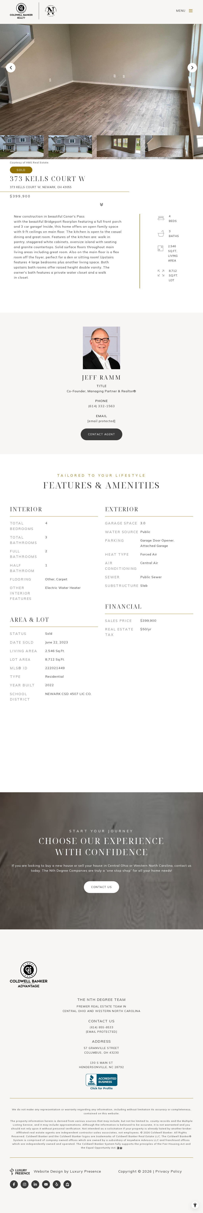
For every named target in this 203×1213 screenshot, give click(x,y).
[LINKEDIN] (35, 1184)
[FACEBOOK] (14, 1184)
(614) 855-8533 (101, 1027)
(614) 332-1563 (101, 406)
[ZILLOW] (67, 1184)
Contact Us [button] (101, 887)
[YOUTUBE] (46, 1184)
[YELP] (57, 1184)
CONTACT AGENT (101, 434)
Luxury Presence (85, 1171)
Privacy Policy (168, 1171)
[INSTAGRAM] (25, 1184)
